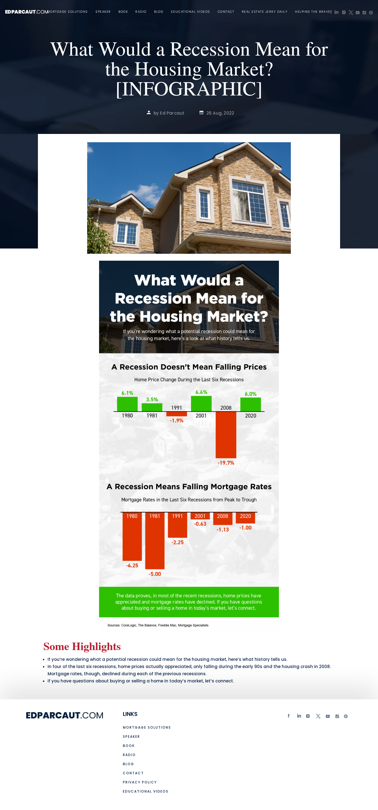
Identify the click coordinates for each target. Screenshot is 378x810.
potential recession (127, 659)
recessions (194, 674)
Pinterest (345, 717)
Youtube (327, 717)
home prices (131, 666)
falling (211, 666)
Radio (141, 12)
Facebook (290, 717)
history (262, 659)
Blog (158, 12)
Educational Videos (190, 12)
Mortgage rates (65, 674)
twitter (318, 717)
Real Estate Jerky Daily (265, 12)
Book (123, 12)
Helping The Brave (312, 12)
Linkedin (299, 717)
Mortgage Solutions (67, 12)
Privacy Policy (140, 782)
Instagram (308, 717)
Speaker (103, 12)
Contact (226, 12)
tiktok (336, 717)
